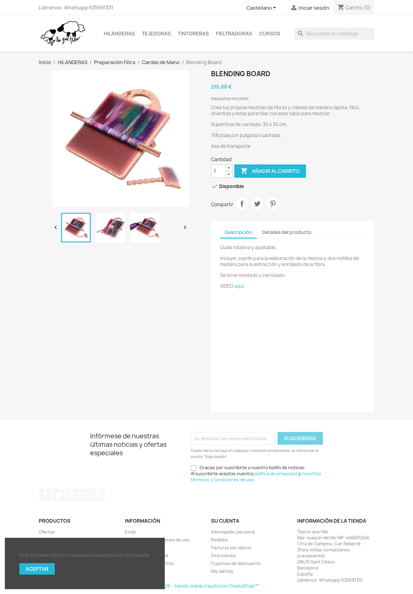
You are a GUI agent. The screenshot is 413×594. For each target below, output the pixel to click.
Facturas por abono (231, 547)
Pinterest (273, 204)
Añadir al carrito (270, 170)
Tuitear (257, 204)
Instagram (99, 495)
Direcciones (223, 555)
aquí (239, 286)
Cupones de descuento (236, 563)
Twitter (59, 495)
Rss (72, 495)
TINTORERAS (193, 33)
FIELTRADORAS (234, 33)
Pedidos (219, 540)
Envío (130, 532)
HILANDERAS (119, 33)
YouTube (85, 495)
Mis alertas (222, 571)
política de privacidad (276, 473)
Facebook (45, 495)
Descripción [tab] (238, 232)
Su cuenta (225, 521)
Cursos (269, 33)
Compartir (242, 204)
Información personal (233, 532)
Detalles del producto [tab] (286, 232)
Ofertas (47, 532)
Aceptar (37, 569)
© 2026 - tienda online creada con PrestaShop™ (206, 586)
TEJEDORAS (156, 33)
